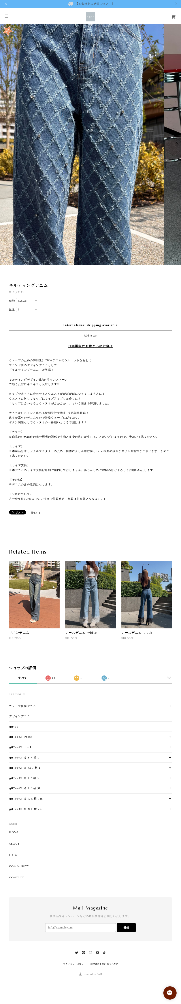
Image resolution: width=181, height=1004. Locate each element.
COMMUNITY (19, 866)
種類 (12, 300)
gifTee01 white (20, 736)
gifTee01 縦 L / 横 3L (25, 788)
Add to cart (90, 335)
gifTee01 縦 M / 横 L (25, 767)
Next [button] (176, 144)
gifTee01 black (20, 747)
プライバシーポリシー (74, 964)
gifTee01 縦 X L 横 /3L (26, 798)
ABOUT (14, 843)
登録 (126, 927)
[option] (90, 144)
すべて (22, 677)
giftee (14, 726)
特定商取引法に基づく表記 (104, 964)
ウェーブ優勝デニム (22, 706)
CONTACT (16, 877)
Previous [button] (4, 144)
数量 (12, 309)
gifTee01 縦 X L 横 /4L (26, 809)
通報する (36, 512)
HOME (14, 832)
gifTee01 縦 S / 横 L (24, 757)
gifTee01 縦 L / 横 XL (25, 778)
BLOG (13, 855)
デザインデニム (19, 716)
